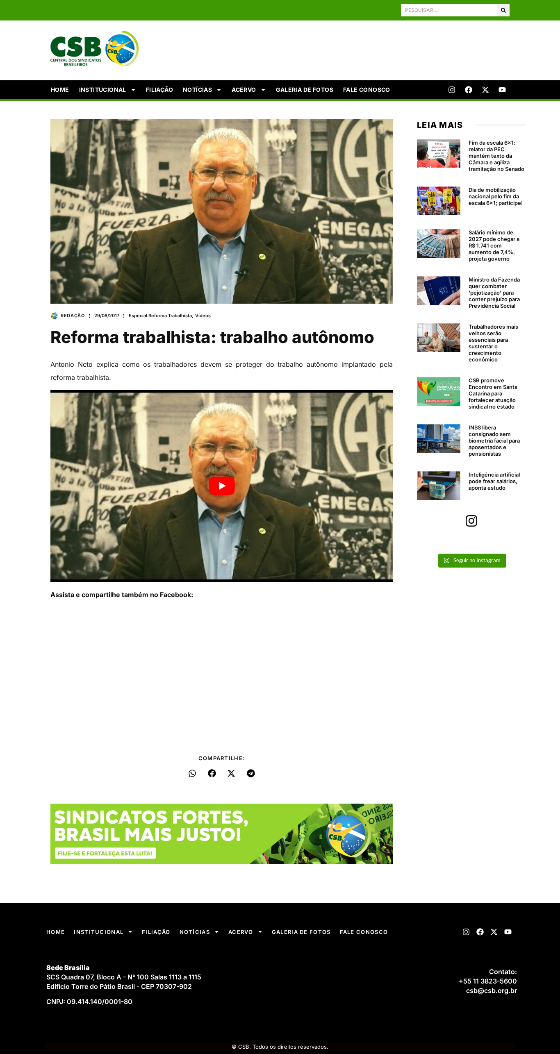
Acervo (244, 89)
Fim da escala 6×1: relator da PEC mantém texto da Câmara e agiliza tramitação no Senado (496, 155)
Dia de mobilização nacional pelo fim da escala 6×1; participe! (496, 196)
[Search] (503, 10)
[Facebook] (468, 89)
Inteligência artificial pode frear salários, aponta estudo (494, 481)
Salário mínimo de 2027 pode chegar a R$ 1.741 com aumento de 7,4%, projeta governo (494, 245)
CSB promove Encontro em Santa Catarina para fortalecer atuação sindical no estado (493, 393)
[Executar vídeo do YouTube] (221, 486)
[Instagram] (451, 89)
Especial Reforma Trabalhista (160, 315)
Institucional (102, 89)
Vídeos (203, 315)
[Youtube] (502, 89)
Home (60, 89)
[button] (192, 773)
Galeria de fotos (304, 89)
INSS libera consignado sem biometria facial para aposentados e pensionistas (494, 440)
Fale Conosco (366, 89)
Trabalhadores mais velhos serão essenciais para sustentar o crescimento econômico (493, 343)
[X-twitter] (485, 89)
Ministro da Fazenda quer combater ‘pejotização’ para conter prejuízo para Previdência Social (494, 292)
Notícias (197, 89)
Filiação (159, 89)
